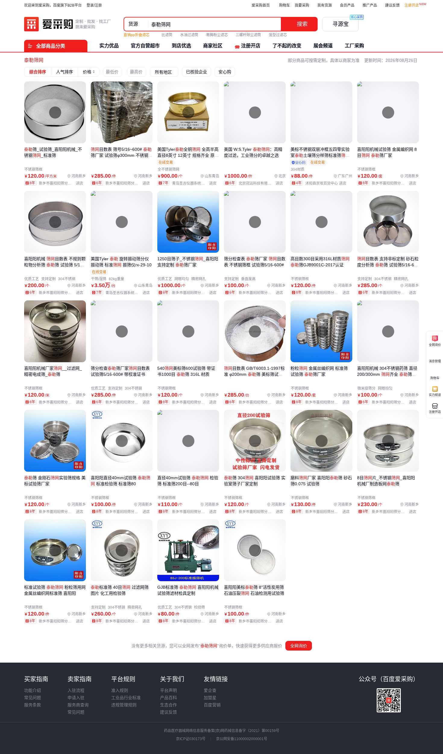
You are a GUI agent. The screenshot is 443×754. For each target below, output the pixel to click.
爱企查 (210, 690)
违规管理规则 (124, 704)
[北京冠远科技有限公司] (262, 183)
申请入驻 (76, 697)
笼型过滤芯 (278, 35)
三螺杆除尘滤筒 (248, 35)
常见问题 (32, 697)
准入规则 (119, 690)
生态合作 (168, 704)
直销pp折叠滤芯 (137, 35)
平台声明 (168, 690)
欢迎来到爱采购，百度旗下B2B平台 (53, 5)
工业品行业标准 (126, 697)
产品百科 (168, 697)
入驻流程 (76, 690)
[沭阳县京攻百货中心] (327, 183)
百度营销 (212, 704)
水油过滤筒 (189, 35)
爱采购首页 (261, 5)
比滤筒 (167, 35)
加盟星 (210, 697)
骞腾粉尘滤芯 (217, 35)
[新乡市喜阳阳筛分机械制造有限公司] (62, 183)
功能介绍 (32, 690)
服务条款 (32, 704)
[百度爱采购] (68, 24)
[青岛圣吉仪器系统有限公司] (195, 183)
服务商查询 (78, 704)
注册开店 (411, 5)
